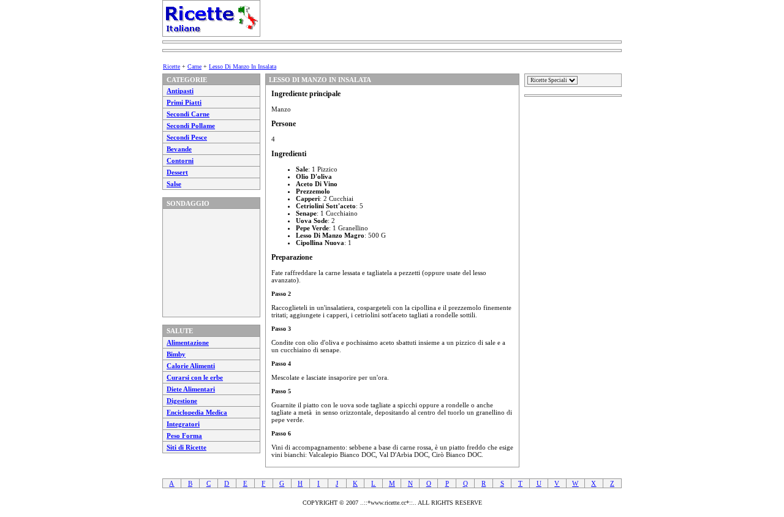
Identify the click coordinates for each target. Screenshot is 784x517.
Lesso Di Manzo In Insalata (242, 66)
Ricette (171, 66)
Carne (194, 66)
